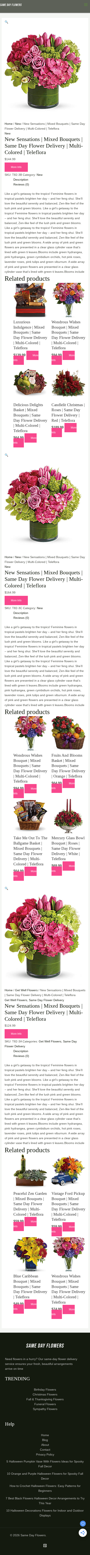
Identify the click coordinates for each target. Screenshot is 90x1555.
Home (9, 123)
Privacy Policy (45, 1454)
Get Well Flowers (26, 990)
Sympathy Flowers (45, 1409)
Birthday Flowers (45, 1389)
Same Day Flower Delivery (46, 1000)
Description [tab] (20, 179)
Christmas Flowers (45, 1394)
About (45, 1444)
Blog (45, 1440)
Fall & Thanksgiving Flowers (45, 1399)
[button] (6, 22)
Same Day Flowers (33, 1535)
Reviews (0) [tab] (21, 184)
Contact (45, 1449)
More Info (16, 167)
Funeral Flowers (45, 1404)
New (18, 123)
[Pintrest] (45, 1545)
